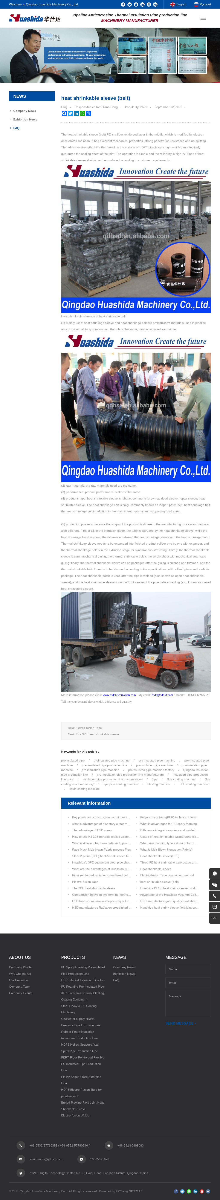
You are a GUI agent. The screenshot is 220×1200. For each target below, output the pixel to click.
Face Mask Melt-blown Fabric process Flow (101, 849)
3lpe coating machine (181, 779)
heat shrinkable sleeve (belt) (159, 881)
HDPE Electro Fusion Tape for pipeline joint (81, 1093)
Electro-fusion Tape (89, 727)
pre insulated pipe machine (157, 760)
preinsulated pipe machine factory (151, 770)
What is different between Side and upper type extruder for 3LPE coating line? (125, 843)
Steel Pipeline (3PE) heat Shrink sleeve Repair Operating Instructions (119, 856)
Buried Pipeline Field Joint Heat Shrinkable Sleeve (82, 1106)
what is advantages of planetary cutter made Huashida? (110, 823)
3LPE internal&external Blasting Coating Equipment (82, 996)
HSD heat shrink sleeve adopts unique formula (103, 901)
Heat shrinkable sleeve (155, 869)
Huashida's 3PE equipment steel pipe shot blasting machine (112, 862)
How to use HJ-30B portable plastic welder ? (102, 836)
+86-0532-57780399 (43, 1145)
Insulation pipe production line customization (112, 779)
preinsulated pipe (73, 760)
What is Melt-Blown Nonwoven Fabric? (166, 849)
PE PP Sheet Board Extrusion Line (81, 1080)
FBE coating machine (193, 784)
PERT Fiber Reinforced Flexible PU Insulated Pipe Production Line (82, 1064)
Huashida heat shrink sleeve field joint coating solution (177, 907)
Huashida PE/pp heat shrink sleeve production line (174, 888)
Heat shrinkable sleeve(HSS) (159, 856)
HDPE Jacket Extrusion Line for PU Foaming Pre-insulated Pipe (82, 983)
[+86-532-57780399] (214, 896)
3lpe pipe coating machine (120, 784)
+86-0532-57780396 (74, 1145)
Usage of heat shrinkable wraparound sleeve (170, 836)
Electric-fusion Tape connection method (167, 875)
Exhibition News (25, 119)
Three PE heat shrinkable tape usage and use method (177, 862)
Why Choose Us (20, 973)
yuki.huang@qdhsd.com (45, 1159)
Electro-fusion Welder (75, 1115)
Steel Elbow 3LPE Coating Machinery (79, 1009)
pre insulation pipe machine (100, 770)
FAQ (16, 128)
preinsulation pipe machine (154, 765)
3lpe (155, 779)
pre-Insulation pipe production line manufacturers (130, 774)
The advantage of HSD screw (92, 830)
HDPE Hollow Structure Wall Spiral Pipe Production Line (80, 1048)
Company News (24, 111)
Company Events (20, 993)
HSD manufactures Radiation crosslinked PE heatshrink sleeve (114, 907)
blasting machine (158, 784)
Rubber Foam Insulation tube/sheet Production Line (79, 1035)
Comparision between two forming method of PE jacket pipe (112, 894)
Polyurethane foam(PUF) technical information (171, 817)
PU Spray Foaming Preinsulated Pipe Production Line (83, 970)
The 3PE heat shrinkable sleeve (97, 734)
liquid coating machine (84, 788)
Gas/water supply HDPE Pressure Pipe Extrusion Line (81, 1022)
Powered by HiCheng (113, 1191)
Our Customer (18, 980)
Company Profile (20, 967)
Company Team (20, 986)
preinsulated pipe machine (112, 760)
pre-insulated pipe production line (104, 765)
